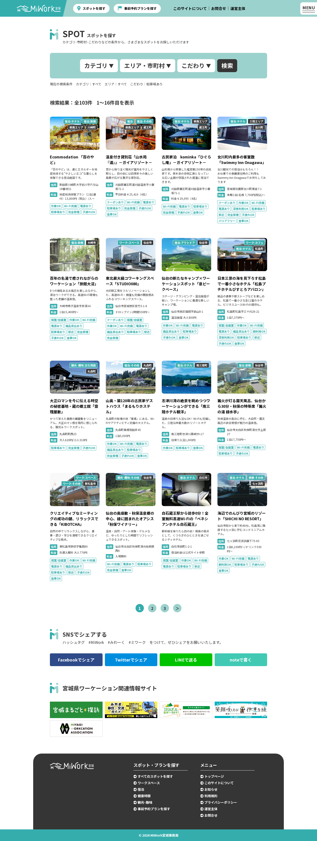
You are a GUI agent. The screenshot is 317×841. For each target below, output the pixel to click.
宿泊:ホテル (72, 121)
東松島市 (90, 483)
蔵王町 (147, 127)
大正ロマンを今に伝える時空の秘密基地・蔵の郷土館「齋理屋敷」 (74, 406)
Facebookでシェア (76, 660)
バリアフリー (227, 221)
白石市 (203, 477)
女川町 (259, 127)
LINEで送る (186, 660)
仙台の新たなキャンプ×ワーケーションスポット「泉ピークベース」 (186, 283)
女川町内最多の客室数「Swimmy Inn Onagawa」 (241, 159)
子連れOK (89, 212)
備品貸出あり (73, 326)
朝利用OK (259, 331)
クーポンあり (115, 202)
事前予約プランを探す (140, 8)
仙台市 (147, 242)
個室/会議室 (58, 320)
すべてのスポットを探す (155, 776)
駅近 (221, 215)
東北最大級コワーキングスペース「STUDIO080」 (130, 280)
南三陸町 (201, 365)
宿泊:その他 (144, 121)
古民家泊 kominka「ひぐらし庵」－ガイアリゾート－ (186, 159)
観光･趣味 (145, 802)
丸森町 (91, 371)
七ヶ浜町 (257, 483)
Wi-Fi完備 (70, 206)
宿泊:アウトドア (185, 242)
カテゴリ (95, 65)
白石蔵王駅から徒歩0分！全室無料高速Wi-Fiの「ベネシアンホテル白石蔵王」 (185, 518)
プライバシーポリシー (220, 802)
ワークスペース (149, 782)
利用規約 (210, 795)
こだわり (193, 65)
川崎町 (91, 127)
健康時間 (144, 795)
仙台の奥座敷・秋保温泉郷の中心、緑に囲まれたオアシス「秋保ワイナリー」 (130, 518)
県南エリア (76, 127)
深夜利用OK (240, 209)
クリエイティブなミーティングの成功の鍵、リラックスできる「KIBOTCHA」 (74, 518)
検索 (227, 65)
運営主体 (237, 8)
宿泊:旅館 (90, 121)
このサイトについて (190, 8)
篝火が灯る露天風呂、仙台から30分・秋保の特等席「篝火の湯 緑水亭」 (241, 406)
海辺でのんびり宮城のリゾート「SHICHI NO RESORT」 (241, 515)
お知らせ (210, 789)
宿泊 (130, 121)
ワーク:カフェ (254, 242)
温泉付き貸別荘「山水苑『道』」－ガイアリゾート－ (129, 159)
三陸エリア (256, 121)
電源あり (85, 206)
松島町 (259, 248)
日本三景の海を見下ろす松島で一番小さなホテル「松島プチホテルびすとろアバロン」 (241, 283)
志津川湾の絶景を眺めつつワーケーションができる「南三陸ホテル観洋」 (186, 406)
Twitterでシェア (131, 660)
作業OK (56, 206)
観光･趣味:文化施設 (83, 365)
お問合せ (218, 8)
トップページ (214, 776)
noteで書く (241, 660)
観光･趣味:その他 (128, 477)
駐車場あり (58, 212)
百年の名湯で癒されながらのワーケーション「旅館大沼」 (74, 280)
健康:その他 (256, 477)
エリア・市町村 (144, 65)
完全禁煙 (73, 212)
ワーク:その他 (72, 483)
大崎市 (91, 242)
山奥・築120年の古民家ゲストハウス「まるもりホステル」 (129, 406)
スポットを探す (94, 8)
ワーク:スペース (129, 242)
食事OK (112, 214)
